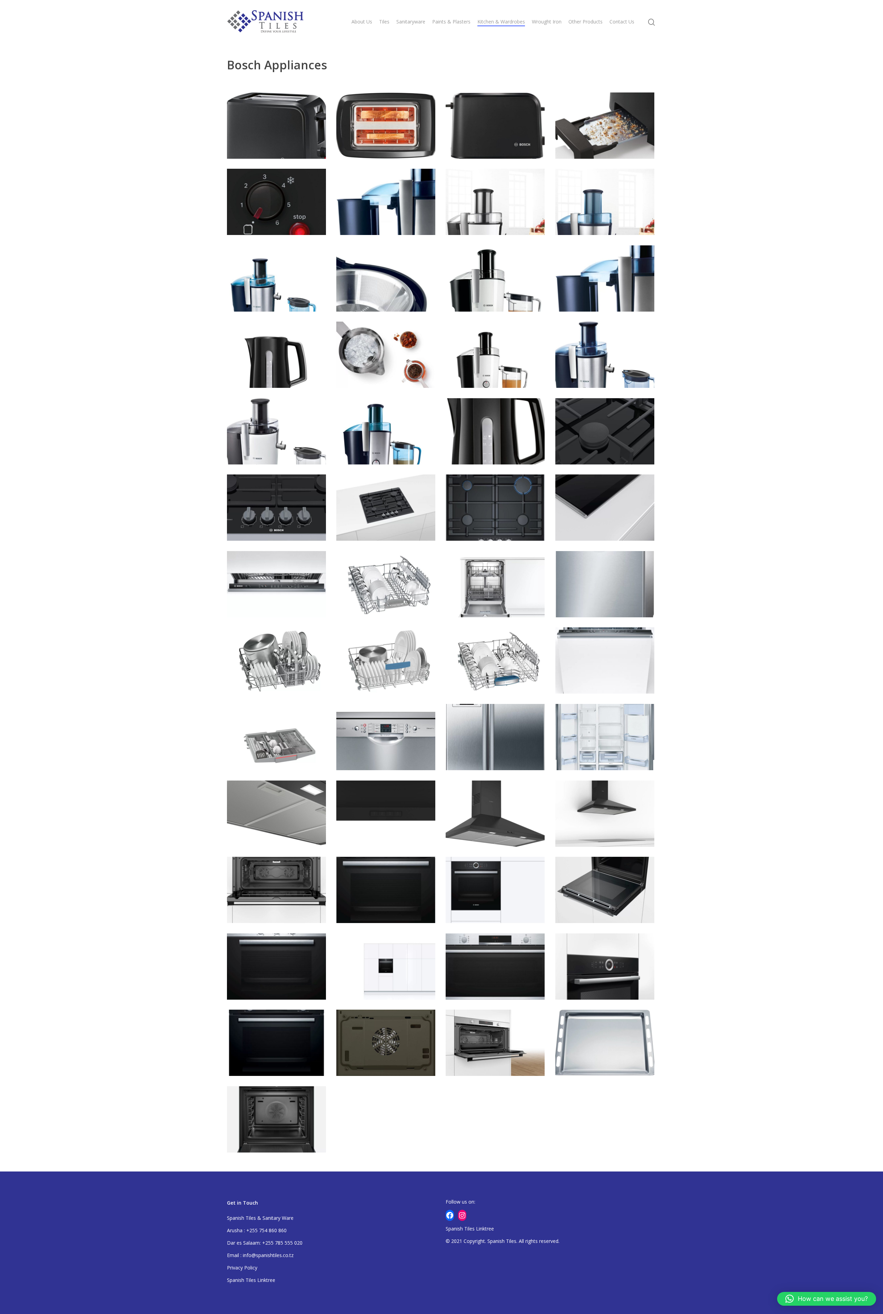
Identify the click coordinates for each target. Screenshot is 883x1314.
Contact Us (621, 21)
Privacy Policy (242, 1267)
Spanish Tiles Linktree (251, 1280)
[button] (826, 1299)
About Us (361, 21)
